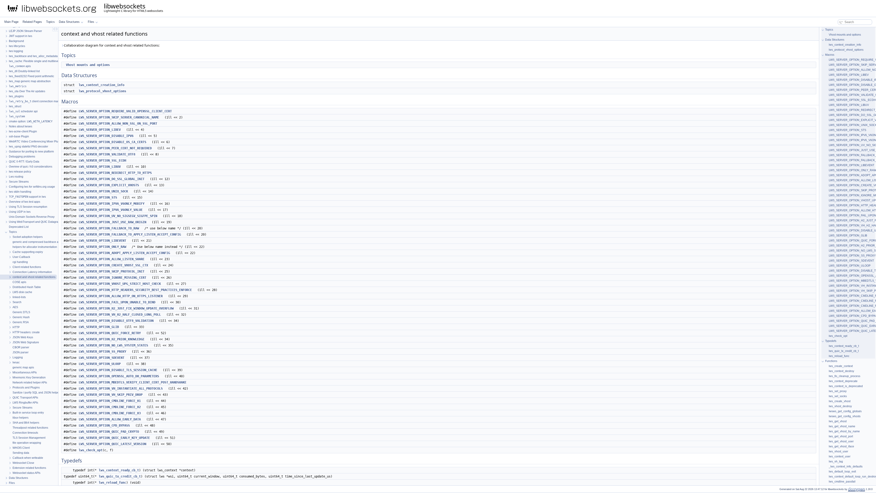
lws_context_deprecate (843, 381)
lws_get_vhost (838, 421)
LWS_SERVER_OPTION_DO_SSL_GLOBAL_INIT (111, 179)
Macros (829, 54)
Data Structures (69, 22)
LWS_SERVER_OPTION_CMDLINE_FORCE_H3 (110, 413)
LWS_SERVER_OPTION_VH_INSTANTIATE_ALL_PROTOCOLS (121, 388)
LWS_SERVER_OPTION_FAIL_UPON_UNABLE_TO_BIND (117, 302)
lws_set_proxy (838, 391)
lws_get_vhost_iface (841, 446)
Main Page (11, 22)
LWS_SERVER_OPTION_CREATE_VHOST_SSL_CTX (113, 265)
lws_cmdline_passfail (842, 481)
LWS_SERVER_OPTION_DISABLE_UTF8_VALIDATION (116, 321)
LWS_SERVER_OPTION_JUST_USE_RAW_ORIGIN (112, 222)
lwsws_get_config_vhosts (844, 416)
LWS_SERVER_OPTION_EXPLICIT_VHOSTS (109, 185)
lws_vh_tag (836, 461)
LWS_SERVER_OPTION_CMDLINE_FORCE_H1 (110, 401)
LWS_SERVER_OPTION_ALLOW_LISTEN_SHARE (111, 259)
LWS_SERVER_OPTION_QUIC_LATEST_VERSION (112, 444)
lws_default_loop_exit (842, 471)
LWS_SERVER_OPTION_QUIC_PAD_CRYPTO (109, 431)
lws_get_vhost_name (842, 426)
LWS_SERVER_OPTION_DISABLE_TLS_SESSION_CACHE (118, 370)
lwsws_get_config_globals (845, 411)
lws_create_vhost (839, 401)
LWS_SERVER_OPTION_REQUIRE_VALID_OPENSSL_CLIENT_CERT (125, 111)
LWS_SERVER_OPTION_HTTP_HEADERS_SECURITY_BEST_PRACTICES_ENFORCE (135, 290)
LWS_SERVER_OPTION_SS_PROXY (102, 351)
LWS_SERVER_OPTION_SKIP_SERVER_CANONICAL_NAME (119, 117)
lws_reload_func (112, 482)
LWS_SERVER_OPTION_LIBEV (100, 129)
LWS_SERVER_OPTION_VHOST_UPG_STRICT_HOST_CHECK (120, 284)
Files (91, 22)
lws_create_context (841, 366)
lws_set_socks (838, 396)
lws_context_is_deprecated (846, 386)
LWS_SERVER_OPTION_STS (98, 197)
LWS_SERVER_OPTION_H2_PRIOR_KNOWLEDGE (111, 339)
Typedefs (830, 341)
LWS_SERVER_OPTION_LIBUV (100, 166)
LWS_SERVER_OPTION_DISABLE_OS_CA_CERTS (112, 142)
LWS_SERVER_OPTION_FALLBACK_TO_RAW (109, 228)
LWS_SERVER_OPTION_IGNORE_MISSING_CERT (112, 277)
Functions (831, 361)
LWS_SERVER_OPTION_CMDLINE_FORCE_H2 (110, 407)
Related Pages (32, 22)
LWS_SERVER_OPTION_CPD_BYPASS (104, 425)
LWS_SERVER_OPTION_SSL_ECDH (102, 160)
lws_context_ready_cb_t (119, 470)
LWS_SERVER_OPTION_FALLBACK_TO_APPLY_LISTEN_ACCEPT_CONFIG (130, 234)
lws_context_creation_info (101, 85)
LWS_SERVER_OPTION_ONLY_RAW (102, 247)
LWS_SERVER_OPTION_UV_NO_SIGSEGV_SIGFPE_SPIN (118, 216)
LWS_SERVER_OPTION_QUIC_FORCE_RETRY (110, 333)
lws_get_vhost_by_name (844, 431)
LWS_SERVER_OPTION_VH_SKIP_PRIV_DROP (111, 394)
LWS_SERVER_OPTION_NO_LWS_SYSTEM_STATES (113, 345)
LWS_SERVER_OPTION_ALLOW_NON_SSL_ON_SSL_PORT (118, 123)
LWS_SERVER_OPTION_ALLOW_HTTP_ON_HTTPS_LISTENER (121, 296)
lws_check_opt (90, 450)
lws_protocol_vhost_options (102, 91)
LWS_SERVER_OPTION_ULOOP (100, 364)
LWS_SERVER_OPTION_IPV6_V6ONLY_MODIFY (111, 203)
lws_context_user (839, 456)
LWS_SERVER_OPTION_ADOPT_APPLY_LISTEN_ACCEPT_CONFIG (124, 253)
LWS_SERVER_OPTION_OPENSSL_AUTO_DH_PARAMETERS (119, 376)
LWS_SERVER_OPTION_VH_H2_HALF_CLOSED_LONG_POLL (120, 314)
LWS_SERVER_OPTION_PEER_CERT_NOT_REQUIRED (115, 148)
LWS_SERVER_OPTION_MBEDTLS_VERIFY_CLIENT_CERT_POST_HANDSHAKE (132, 382)
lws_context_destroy (841, 371)
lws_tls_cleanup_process (844, 376)
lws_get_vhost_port (841, 436)
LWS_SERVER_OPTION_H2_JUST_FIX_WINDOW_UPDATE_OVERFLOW (126, 308)
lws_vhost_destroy (840, 406)
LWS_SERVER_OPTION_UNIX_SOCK (103, 191)
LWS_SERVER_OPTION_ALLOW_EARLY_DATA (110, 419)
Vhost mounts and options (88, 65)
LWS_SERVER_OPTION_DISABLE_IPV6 (106, 136)
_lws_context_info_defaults (846, 466)
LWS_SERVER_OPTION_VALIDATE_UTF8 (107, 154)
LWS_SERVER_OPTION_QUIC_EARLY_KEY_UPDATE (114, 438)
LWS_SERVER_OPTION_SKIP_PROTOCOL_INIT (111, 271)
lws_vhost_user (838, 451)
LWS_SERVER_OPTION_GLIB (99, 327)
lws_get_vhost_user (841, 441)
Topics (50, 22)
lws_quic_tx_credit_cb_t (120, 476)
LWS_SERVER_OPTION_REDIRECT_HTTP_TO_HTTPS (115, 173)
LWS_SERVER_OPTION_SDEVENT (101, 357)
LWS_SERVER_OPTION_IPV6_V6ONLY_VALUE (111, 210)
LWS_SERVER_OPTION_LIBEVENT (102, 240)
